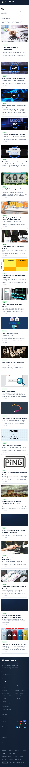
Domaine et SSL (5, 693)
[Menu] (26, 2)
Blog (16, 685)
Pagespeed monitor (6, 704)
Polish (21, 756)
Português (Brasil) (7, 756)
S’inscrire (4, 724)
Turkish (4, 759)
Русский (11, 759)
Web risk (4, 701)
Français (4, 753)
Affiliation (17, 698)
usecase (18, 22)
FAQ (2, 742)
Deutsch (17, 750)
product (10, 22)
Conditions (12, 762)
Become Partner (19, 693)
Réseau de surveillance (20, 690)
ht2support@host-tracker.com (9, 674)
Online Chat (18, 695)
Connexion (4, 721)
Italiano (24, 750)
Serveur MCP (5, 737)
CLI (2, 734)
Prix (2, 726)
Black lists (4, 698)
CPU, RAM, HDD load (6, 709)
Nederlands (12, 753)
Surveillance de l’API (6, 695)
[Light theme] (5, 762)
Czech (16, 756)
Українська (18, 759)
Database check (5, 706)
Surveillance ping (5, 687)
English (4, 750)
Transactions (4, 690)
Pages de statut (5, 712)
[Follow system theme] (3, 762)
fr (21, 2)
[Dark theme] (7, 762)
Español (11, 750)
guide (3, 22)
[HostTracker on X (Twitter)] (9, 678)
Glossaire (17, 687)
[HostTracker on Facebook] (6, 678)
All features (4, 714)
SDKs (3, 732)
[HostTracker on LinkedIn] (3, 678)
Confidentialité (20, 762)
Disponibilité (4, 685)
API (2, 729)
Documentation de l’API (7, 740)
